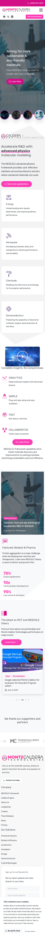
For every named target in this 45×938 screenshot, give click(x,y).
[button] (22, 356)
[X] (8, 17)
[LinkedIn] (12, 17)
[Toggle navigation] (41, 10)
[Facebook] (4, 17)
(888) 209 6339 (36, 3)
